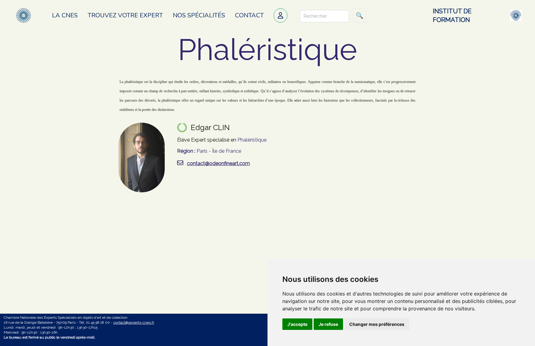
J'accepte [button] (297, 324)
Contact (249, 15)
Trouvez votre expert (125, 15)
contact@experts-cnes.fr (133, 322)
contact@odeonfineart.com (218, 163)
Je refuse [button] (328, 324)
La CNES (65, 15)
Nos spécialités (199, 15)
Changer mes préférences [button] (376, 324)
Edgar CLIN (210, 127)
